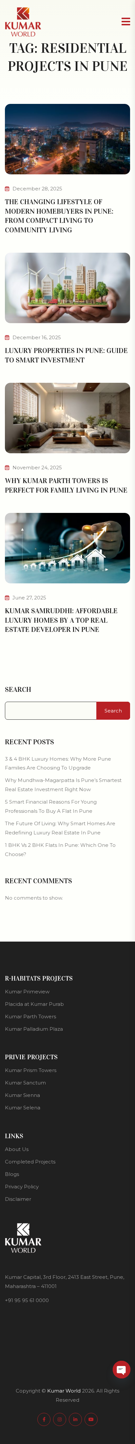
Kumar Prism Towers (30, 1070)
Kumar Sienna (22, 1095)
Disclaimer (18, 1199)
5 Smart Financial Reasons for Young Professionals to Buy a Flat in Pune (51, 806)
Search (18, 689)
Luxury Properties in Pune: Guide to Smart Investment (66, 355)
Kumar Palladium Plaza (34, 1029)
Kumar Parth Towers (30, 1016)
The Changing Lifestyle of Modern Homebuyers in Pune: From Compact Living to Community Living (59, 215)
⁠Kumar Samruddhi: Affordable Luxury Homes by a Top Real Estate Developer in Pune (61, 620)
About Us (17, 1149)
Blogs (12, 1174)
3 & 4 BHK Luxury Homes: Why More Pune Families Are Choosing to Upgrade (58, 763)
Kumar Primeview (27, 991)
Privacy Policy (22, 1186)
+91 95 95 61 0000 (27, 1300)
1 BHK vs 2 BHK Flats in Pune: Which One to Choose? (60, 849)
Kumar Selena (22, 1107)
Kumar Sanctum (25, 1083)
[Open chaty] (121, 1369)
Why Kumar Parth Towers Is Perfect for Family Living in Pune (66, 485)
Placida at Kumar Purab (34, 1004)
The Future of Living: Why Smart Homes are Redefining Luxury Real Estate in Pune (60, 828)
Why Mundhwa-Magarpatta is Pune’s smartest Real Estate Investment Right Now (63, 784)
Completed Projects (30, 1162)
